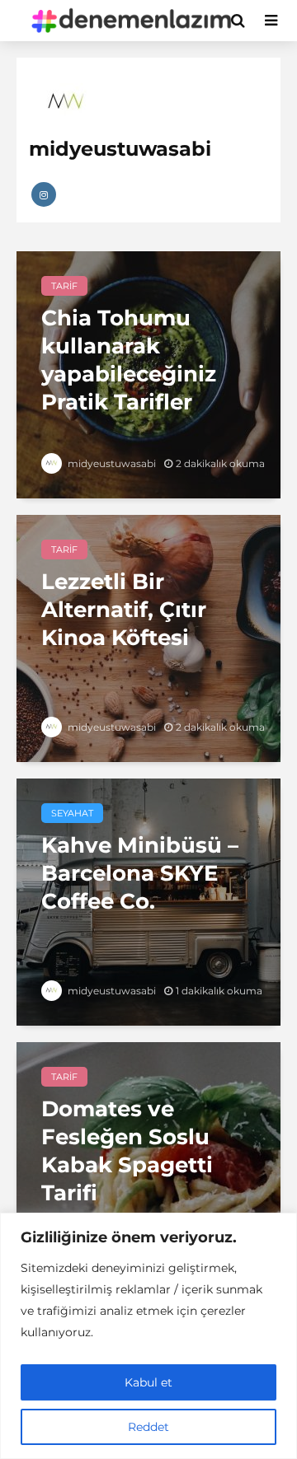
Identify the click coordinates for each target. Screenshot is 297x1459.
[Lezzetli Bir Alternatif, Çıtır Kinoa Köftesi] (148, 637)
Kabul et (148, 1382)
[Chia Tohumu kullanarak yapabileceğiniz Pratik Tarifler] (148, 373)
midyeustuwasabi (110, 463)
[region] (148, 1336)
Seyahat (72, 813)
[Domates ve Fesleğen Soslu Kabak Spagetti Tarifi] (148, 1164)
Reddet (148, 1426)
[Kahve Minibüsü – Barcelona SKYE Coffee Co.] (148, 901)
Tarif (64, 286)
